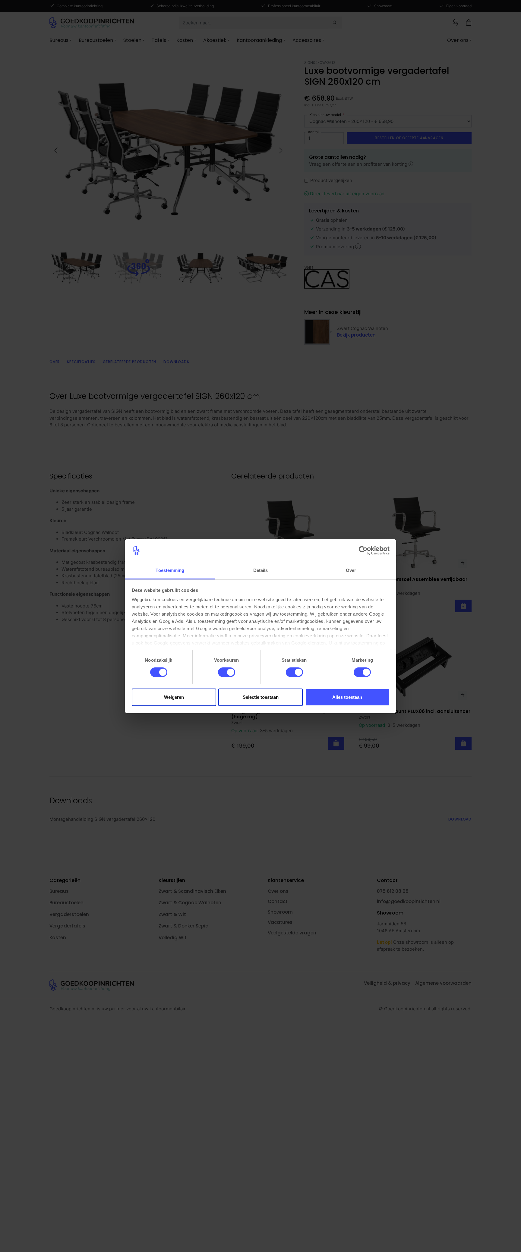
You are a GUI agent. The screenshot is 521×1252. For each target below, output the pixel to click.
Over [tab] (351, 570)
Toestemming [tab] (170, 570)
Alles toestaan (347, 697)
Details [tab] (260, 570)
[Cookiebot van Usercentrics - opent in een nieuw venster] (363, 550)
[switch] (226, 672)
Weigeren (174, 697)
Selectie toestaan (261, 697)
